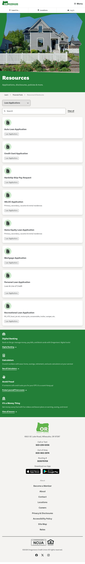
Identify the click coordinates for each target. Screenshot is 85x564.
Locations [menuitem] (44, 10)
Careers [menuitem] (42, 508)
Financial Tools (18, 95)
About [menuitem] (42, 481)
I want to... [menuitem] (15, 10)
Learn (6, 95)
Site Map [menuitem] (42, 524)
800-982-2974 (42, 453)
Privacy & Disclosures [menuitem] (42, 513)
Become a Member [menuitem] (42, 486)
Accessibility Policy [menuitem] (42, 519)
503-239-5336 (42, 445)
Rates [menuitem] (42, 529)
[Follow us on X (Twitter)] (42, 555)
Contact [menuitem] (42, 497)
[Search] (3, 111)
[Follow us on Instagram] (48, 555)
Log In (72, 10)
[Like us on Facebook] (37, 555)
